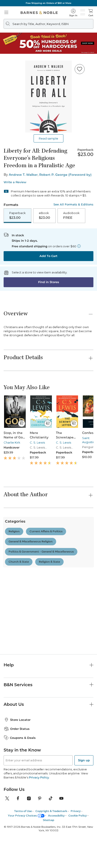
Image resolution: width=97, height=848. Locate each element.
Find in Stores (48, 282)
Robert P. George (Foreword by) (65, 175)
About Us (14, 704)
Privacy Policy (39, 777)
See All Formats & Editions (73, 204)
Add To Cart (48, 256)
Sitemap (48, 820)
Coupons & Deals (23, 738)
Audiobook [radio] (71, 215)
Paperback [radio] (17, 215)
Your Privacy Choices (22, 815)
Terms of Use (23, 811)
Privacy (76, 811)
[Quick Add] (21, 423)
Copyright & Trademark (51, 811)
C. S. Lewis (37, 442)
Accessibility (56, 815)
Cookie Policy (77, 815)
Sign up (84, 760)
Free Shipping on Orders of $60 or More (48, 3)
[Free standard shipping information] (79, 246)
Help (9, 665)
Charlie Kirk (12, 442)
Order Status (20, 729)
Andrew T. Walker (23, 175)
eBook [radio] (44, 215)
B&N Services (18, 684)
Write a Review (15, 182)
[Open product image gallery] (48, 97)
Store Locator (20, 720)
